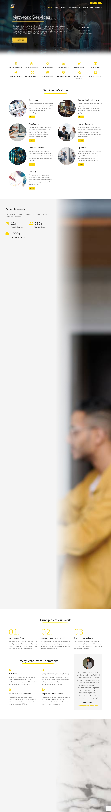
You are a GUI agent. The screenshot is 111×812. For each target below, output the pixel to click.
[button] (53, 55)
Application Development (88, 100)
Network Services (36, 148)
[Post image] (18, 108)
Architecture (34, 124)
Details (32, 117)
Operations (82, 148)
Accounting (33, 100)
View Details (19, 39)
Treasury (32, 171)
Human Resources (85, 124)
